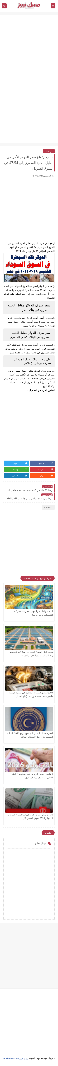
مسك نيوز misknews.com (15, 1058)
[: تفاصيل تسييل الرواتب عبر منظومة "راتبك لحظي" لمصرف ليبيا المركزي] (29, 760)
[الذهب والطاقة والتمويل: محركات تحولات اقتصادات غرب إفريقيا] (29, 597)
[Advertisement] (29, 50)
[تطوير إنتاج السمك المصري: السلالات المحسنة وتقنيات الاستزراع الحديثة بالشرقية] (29, 638)
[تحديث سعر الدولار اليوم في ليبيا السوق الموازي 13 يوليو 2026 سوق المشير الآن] (29, 800)
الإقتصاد (48, 151)
